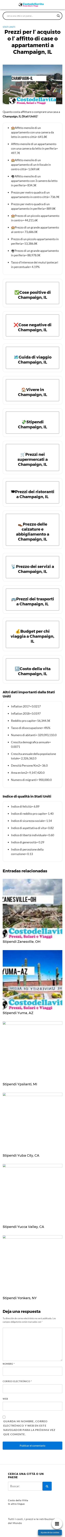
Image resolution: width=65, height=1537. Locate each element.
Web (5, 1398)
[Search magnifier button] (58, 15)
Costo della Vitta (18, 1500)
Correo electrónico (17, 1381)
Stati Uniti (9, 26)
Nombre (9, 1363)
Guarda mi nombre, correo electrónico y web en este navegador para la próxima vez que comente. (29, 1428)
